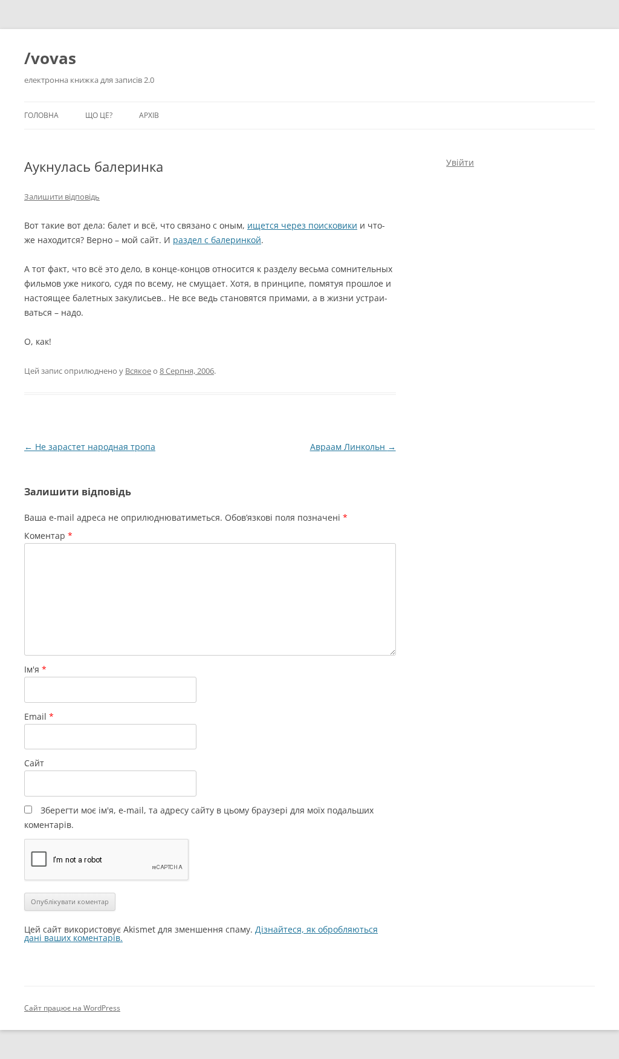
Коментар (48, 535)
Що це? (98, 115)
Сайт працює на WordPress (72, 1008)
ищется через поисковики (302, 225)
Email (39, 716)
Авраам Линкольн (353, 446)
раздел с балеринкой (217, 240)
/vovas (50, 58)
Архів (149, 115)
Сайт (34, 763)
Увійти (460, 162)
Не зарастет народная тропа (89, 446)
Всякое (138, 370)
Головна (41, 115)
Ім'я (35, 669)
